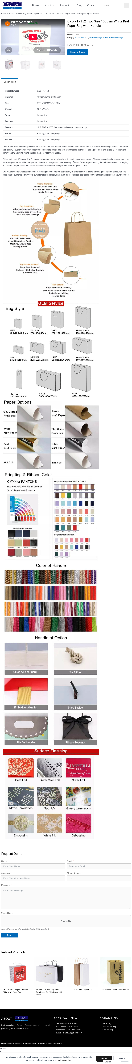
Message (5, 885)
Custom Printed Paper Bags (112, 38)
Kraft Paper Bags (95, 38)
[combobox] (70, 878)
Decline (121, 1058)
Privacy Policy (42, 1043)
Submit (10, 935)
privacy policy (64, 1060)
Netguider (58, 1043)
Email (69, 861)
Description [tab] (10, 81)
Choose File (66, 921)
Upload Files (7, 913)
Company (5, 873)
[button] (61, 22)
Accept (104, 1058)
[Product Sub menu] (71, 5)
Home (35, 5)
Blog (79, 5)
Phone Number (74, 873)
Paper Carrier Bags (81, 38)
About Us (49, 5)
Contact (91, 5)
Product (64, 5)
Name (4, 861)
